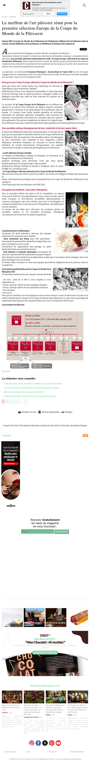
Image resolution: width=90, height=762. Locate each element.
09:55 (40, 717)
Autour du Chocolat (49, 425)
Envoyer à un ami (28, 412)
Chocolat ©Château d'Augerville (32, 624)
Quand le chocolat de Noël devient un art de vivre (11, 707)
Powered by (26, 14)
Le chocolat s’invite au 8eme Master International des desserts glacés (32, 387)
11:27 (10, 712)
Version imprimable (50, 412)
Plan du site (53, 752)
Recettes (35, 425)
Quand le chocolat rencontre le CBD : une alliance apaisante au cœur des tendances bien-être (33, 709)
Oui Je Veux (62, 14)
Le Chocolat (64, 425)
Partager (68, 412)
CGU (28, 752)
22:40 (74, 715)
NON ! (48, 14)
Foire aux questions (77, 752)
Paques (84, 425)
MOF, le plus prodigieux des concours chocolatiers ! (24, 391)
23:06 (53, 715)
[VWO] (32, 14)
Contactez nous (10, 752)
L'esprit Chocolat (10, 425)
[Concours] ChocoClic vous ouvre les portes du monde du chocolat (30, 396)
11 (25, 401)
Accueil (4, 17)
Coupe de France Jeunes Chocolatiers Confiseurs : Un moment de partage (33, 383)
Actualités (12, 17)
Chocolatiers (24, 425)
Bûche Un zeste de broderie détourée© (76, 624)
